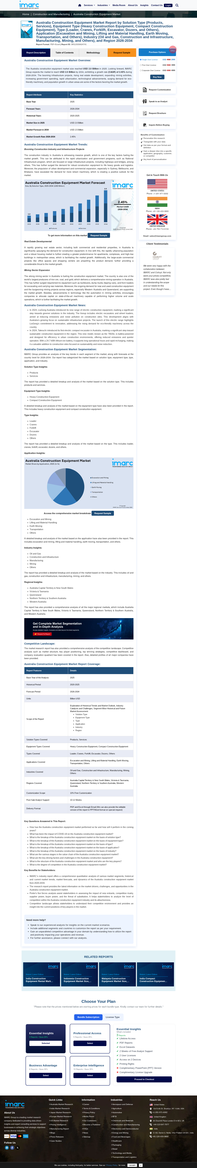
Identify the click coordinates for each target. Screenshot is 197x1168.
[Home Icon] (80, 5)
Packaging (116, 1145)
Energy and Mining (120, 1133)
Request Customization (160, 90)
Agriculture (117, 1108)
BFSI (114, 1116)
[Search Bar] (177, 5)
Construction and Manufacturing (126, 1125)
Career (86, 1104)
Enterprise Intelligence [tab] (88, 1067)
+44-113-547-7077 (161, 1124)
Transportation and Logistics (124, 1157)
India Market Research (60, 1108)
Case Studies (56, 1141)
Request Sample (98, 235)
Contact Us (157, 5)
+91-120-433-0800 (160, 1136)
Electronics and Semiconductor (125, 1129)
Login (168, 5)
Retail (114, 1149)
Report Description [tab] (36, 53)
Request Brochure (157, 113)
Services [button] (88, 5)
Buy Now (157, 77)
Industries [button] (103, 5)
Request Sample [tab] (122, 53)
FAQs (85, 1129)
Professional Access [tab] (87, 1035)
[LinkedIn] (7, 1148)
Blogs (52, 1133)
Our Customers (89, 1121)
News (85, 1133)
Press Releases (57, 1137)
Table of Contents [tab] (65, 53)
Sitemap (86, 1137)
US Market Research (59, 1121)
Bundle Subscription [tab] (88, 1017)
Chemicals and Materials (122, 1121)
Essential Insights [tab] (41, 1035)
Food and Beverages (121, 1137)
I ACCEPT (132, 1165)
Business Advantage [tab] (43, 1067)
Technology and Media (122, 1153)
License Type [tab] (113, 1017)
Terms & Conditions (91, 1108)
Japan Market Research (60, 1112)
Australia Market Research (61, 1104)
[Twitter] (18, 1148)
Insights (144, 5)
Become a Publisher (91, 1125)
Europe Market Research (61, 1116)
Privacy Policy (112, 1165)
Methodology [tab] (93, 53)
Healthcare (117, 1141)
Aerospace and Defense (122, 1104)
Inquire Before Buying (159, 125)
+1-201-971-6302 (160, 1112)
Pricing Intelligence (58, 1125)
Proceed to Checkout (144, 1079)
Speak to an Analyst (158, 101)
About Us (133, 5)
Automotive (117, 1112)
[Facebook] (12, 1148)
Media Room (119, 5)
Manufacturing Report (59, 1129)
